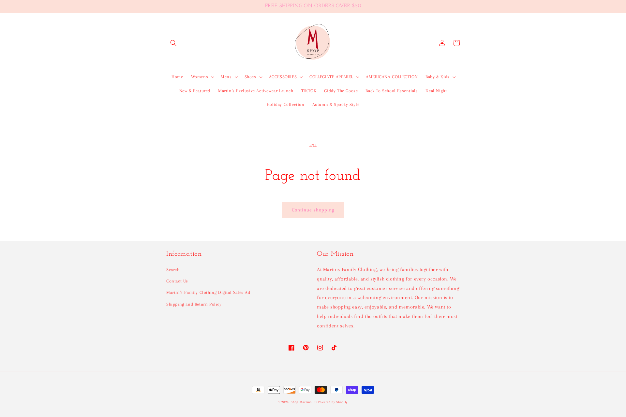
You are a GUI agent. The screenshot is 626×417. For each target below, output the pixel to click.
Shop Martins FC (304, 402)
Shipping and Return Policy (194, 304)
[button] (173, 43)
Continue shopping (313, 209)
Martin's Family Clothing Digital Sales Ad (208, 292)
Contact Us (177, 281)
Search (173, 269)
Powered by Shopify (333, 402)
